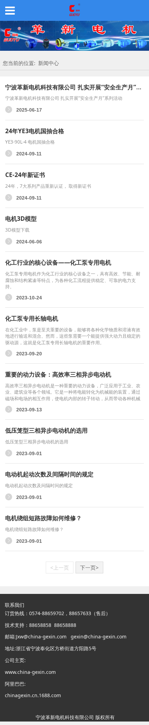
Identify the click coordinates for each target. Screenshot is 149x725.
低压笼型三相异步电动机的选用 (46, 430)
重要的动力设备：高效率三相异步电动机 (58, 374)
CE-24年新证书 (25, 175)
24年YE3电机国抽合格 (34, 131)
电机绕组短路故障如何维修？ (43, 518)
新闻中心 (48, 62)
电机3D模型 (21, 219)
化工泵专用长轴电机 (31, 318)
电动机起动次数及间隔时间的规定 (49, 474)
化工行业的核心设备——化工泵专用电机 (58, 262)
